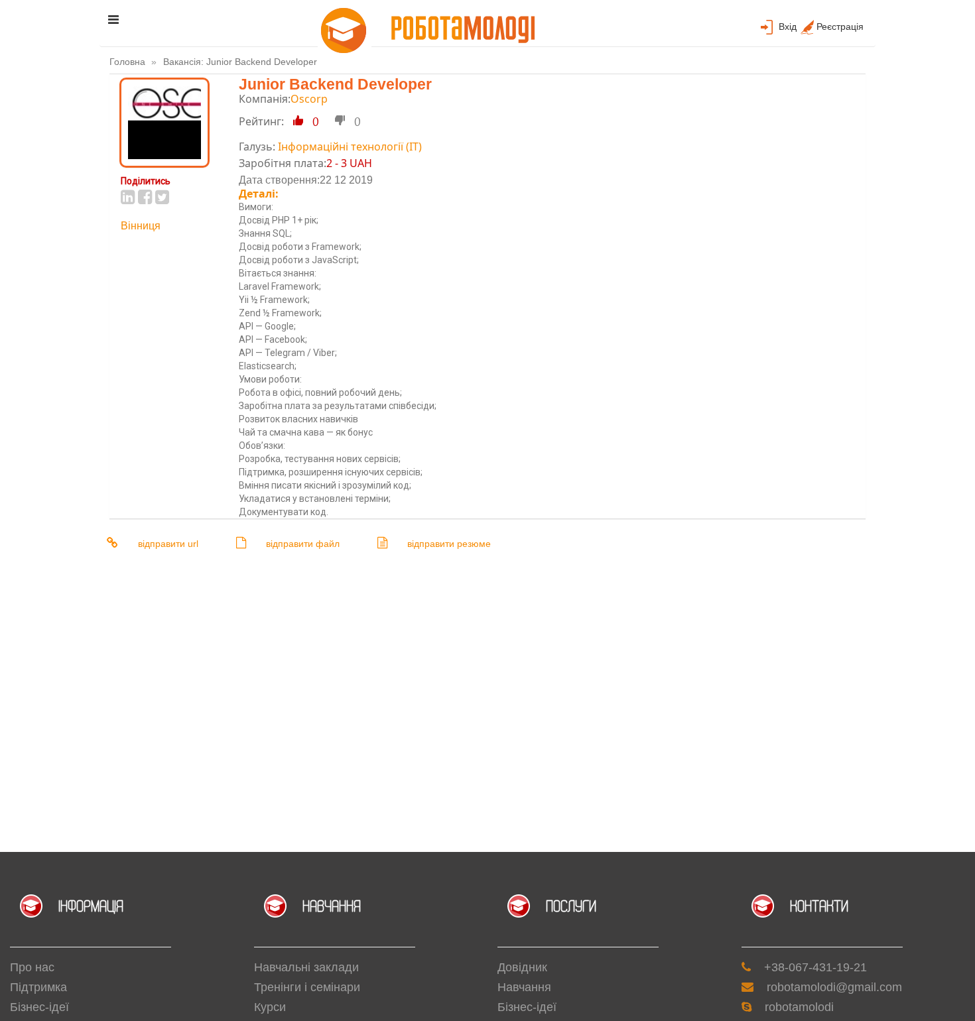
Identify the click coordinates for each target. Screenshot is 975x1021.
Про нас (32, 967)
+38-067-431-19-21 (815, 967)
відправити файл (303, 543)
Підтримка (38, 987)
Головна (127, 61)
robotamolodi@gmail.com (834, 987)
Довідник (522, 967)
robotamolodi (799, 1007)
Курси (270, 1007)
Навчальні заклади (306, 967)
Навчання (524, 987)
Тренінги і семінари (307, 987)
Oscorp (309, 98)
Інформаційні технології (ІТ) (350, 146)
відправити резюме (449, 543)
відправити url (168, 543)
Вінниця (141, 225)
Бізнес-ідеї (39, 1007)
